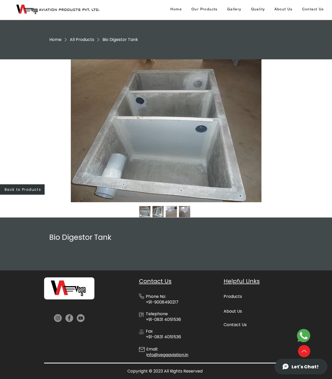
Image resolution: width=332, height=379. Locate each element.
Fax (149, 331)
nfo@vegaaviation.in (167, 355)
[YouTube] (81, 318)
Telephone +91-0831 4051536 (163, 316)
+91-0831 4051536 (163, 337)
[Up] (304, 351)
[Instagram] (58, 318)
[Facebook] (69, 318)
